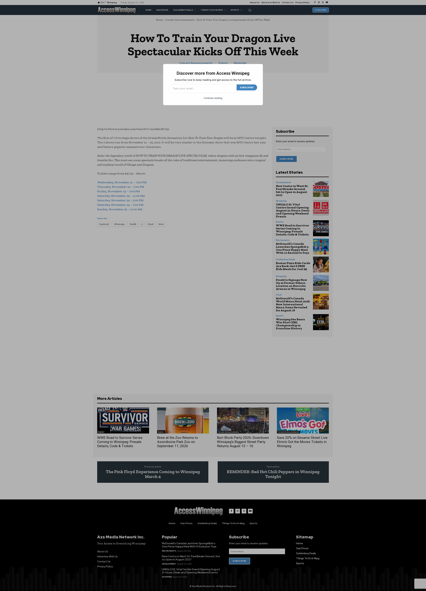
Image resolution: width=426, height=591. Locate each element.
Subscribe (247, 87)
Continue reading (213, 98)
